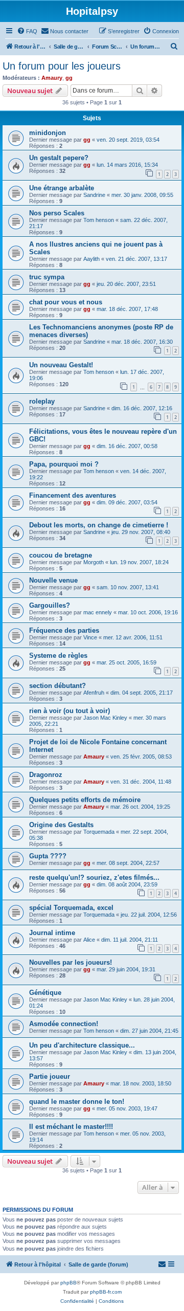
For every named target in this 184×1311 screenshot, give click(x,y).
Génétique (45, 992)
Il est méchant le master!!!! (71, 1126)
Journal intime (52, 933)
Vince (90, 637)
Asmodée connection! (63, 1024)
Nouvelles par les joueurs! (70, 962)
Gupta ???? (47, 856)
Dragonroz (45, 775)
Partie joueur (49, 1076)
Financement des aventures (72, 495)
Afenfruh (93, 693)
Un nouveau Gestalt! (61, 365)
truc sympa (46, 277)
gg (69, 78)
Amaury (51, 78)
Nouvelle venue (53, 580)
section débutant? (57, 686)
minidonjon (47, 133)
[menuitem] (27, 31)
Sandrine (94, 195)
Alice (89, 940)
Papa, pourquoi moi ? (64, 464)
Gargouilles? (49, 605)
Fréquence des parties (64, 630)
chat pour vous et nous (65, 302)
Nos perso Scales (56, 213)
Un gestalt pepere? (58, 158)
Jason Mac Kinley (105, 718)
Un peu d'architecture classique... (82, 1045)
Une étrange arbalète (61, 188)
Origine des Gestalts (61, 825)
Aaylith (91, 259)
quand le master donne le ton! (76, 1101)
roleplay (42, 401)
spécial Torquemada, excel (71, 908)
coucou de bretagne (60, 555)
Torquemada (98, 832)
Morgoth (93, 562)
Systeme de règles (58, 655)
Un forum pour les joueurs (62, 66)
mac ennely (97, 612)
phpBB (68, 1282)
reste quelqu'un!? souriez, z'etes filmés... (94, 877)
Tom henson (98, 220)
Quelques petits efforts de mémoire (85, 800)
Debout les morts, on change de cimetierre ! (98, 525)
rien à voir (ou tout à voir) (69, 711)
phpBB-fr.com (106, 1292)
